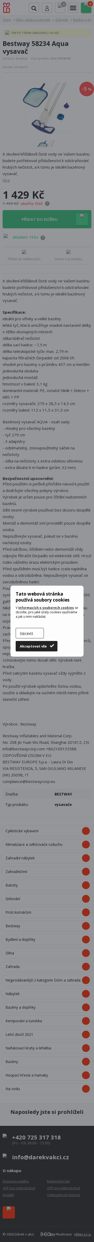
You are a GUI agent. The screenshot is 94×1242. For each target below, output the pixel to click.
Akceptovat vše (33, 646)
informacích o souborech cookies (46, 607)
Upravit (26, 633)
